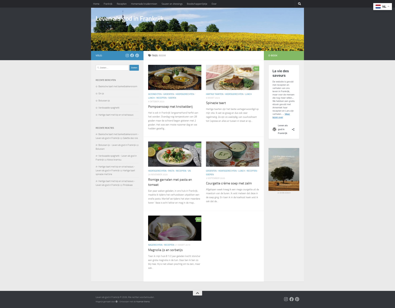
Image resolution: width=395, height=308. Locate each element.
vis (189, 171)
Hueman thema (143, 301)
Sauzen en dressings (172, 3)
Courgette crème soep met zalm (229, 183)
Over (214, 3)
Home (96, 3)
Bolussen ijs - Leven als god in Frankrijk (117, 145)
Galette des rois (130, 138)
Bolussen (100, 149)
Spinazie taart (216, 103)
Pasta (171, 171)
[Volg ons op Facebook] (132, 55)
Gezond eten (155, 94)
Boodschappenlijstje (197, 3)
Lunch (151, 98)
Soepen (172, 98)
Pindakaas (128, 185)
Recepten (122, 3)
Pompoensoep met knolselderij (170, 107)
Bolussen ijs (104, 100)
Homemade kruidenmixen (144, 3)
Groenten (168, 94)
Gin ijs (101, 93)
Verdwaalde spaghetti (108, 107)
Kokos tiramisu (114, 159)
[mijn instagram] (127, 55)
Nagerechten (155, 245)
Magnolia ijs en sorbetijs (165, 250)
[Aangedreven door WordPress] (117, 302)
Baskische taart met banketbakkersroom (117, 86)
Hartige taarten (214, 94)
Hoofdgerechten (185, 94)
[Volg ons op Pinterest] (137, 55)
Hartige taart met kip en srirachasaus (115, 114)
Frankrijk (108, 3)
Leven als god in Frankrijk (129, 18)
